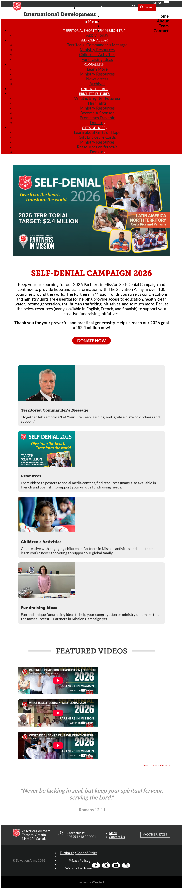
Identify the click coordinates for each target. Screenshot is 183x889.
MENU (158, 3)
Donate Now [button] (91, 340)
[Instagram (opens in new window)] (126, 865)
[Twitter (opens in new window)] (106, 865)
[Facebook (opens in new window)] (96, 865)
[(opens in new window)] (61, 835)
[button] (91, 395)
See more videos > (156, 765)
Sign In (108, 7)
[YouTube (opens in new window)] (116, 865)
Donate (124, 7)
